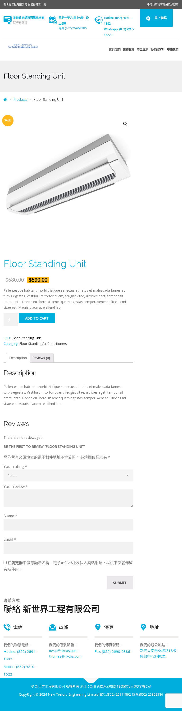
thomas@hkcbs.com (65, 656)
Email (10, 539)
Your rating (15, 466)
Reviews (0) (41, 358)
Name (10, 515)
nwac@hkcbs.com (63, 650)
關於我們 (115, 49)
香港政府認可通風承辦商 (28, 18)
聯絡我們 (172, 49)
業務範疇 (128, 49)
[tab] (18, 358)
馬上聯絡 (161, 18)
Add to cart (37, 318)
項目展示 (142, 49)
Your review (16, 486)
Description (18, 358)
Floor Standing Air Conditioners (43, 343)
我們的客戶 (157, 49)
